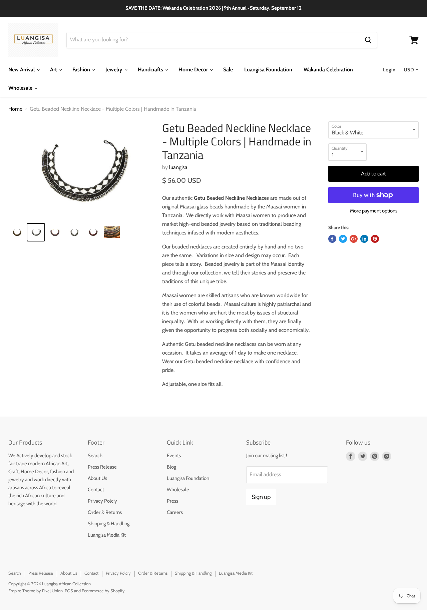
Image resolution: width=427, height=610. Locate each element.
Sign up (261, 497)
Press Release (102, 467)
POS (69, 590)
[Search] (368, 40)
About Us (97, 478)
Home (15, 109)
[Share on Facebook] (332, 239)
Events (174, 456)
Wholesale (21, 88)
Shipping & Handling (108, 524)
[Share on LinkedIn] (364, 239)
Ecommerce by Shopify (103, 590)
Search (95, 456)
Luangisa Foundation (268, 69)
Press (172, 501)
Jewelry (114, 69)
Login (389, 70)
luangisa (178, 167)
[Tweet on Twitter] (343, 239)
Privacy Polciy (102, 501)
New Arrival (22, 69)
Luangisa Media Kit (107, 535)
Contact (96, 490)
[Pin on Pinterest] (375, 239)
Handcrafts (151, 69)
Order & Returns (105, 512)
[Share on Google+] (354, 239)
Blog (171, 467)
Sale (228, 69)
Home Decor (193, 69)
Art (54, 69)
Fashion (81, 69)
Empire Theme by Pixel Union (35, 590)
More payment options (373, 211)
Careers (175, 512)
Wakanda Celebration (328, 69)
